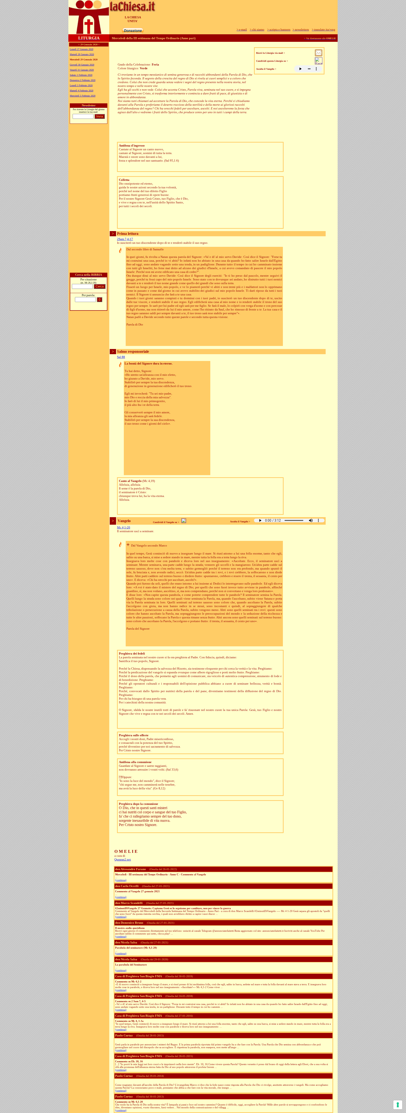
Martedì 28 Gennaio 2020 (82, 54)
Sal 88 (121, 357)
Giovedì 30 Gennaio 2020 (82, 64)
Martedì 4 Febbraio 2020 (81, 90)
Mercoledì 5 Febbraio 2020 (82, 95)
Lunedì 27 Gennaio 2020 (81, 49)
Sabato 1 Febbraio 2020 (81, 75)
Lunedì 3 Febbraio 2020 (81, 85)
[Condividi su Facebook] (318, 63)
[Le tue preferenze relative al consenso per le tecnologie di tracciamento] (397, 1104)
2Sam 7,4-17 (125, 239)
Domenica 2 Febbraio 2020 (82, 80)
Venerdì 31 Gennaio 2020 (82, 70)
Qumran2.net (122, 859)
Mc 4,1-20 (123, 527)
